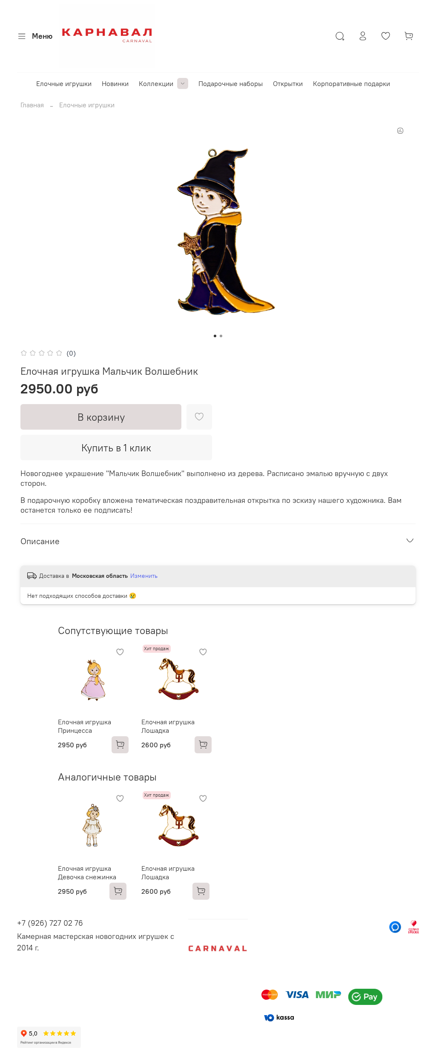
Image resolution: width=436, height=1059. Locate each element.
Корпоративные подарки (351, 83)
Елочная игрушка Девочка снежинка (87, 872)
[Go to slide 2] (221, 336)
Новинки (115, 83)
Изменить (144, 576)
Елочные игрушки (64, 83)
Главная (32, 104)
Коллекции (156, 83)
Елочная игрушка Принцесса (84, 725)
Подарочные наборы (230, 83)
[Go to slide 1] (215, 336)
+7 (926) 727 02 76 (50, 923)
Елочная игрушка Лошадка (168, 725)
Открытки (288, 83)
